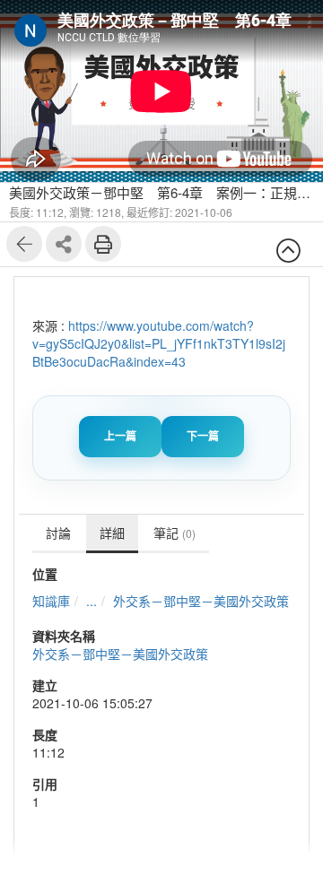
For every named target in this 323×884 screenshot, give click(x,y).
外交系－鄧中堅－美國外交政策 (201, 601)
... (91, 601)
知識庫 (51, 601)
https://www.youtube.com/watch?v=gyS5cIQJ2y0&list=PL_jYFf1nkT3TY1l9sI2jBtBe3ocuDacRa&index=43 (158, 343)
